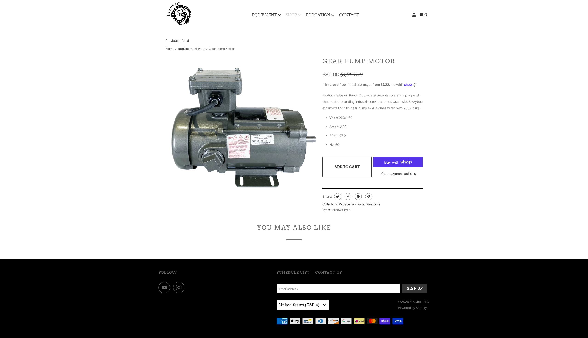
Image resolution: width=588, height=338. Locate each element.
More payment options (398, 174)
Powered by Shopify (412, 308)
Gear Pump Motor (359, 61)
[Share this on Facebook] (347, 196)
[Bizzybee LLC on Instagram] (180, 287)
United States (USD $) (299, 305)
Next (185, 41)
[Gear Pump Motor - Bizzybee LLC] (241, 131)
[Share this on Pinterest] (358, 196)
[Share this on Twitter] (337, 196)
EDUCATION (318, 15)
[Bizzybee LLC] (179, 13)
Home (169, 49)
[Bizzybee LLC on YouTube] (165, 287)
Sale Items (373, 204)
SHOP (292, 15)
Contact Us (328, 272)
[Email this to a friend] (368, 196)
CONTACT (349, 15)
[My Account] (414, 14)
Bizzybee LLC (419, 302)
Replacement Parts (191, 49)
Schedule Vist (293, 272)
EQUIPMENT (265, 15)
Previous (171, 41)
